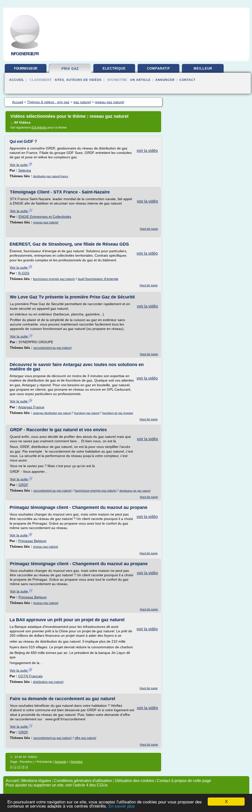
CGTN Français (30, 676)
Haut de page (149, 229)
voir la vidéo (147, 150)
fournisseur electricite (25, 70)
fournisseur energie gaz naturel (54, 279)
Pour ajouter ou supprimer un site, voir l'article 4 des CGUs (57, 785)
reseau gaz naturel (45, 222)
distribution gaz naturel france (50, 176)
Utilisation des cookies (134, 781)
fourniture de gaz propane (117, 413)
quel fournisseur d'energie (98, 279)
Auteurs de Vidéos (84, 80)
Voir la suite (19, 165)
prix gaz (70, 69)
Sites (59, 80)
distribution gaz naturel (48, 682)
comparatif (158, 68)
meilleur (203, 68)
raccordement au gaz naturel (52, 348)
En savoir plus (122, 806)
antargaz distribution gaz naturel (52, 413)
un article (140, 80)
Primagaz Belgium (32, 541)
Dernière (77, 762)
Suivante (60, 762)
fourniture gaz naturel (86, 413)
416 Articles (39, 127)
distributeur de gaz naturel (134, 490)
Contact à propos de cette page (184, 781)
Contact (187, 80)
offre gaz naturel (85, 738)
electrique (114, 68)
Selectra (24, 170)
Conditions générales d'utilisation (83, 781)
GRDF (23, 485)
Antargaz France (31, 407)
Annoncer (165, 80)
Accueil (16, 80)
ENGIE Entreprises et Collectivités (44, 217)
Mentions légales (36, 781)
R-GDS (23, 273)
